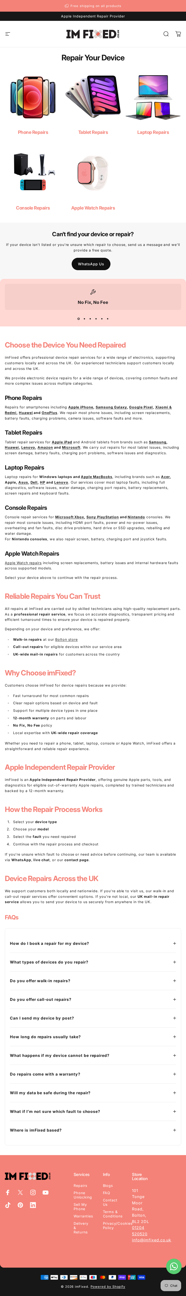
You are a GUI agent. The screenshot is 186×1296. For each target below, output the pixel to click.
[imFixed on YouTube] (45, 1192)
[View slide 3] (90, 319)
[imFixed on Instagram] (33, 1192)
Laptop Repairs (153, 132)
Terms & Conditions (113, 1214)
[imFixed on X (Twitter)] (20, 1192)
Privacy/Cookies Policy (118, 1225)
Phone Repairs (33, 132)
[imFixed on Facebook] (8, 1192)
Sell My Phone (80, 1206)
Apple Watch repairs (23, 563)
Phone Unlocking (83, 1195)
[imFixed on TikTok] (8, 1205)
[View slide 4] (96, 319)
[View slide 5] (102, 319)
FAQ (106, 1193)
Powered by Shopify (108, 1286)
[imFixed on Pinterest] (20, 1205)
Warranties (83, 1216)
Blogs (108, 1185)
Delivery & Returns (81, 1227)
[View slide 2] (84, 319)
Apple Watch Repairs (93, 208)
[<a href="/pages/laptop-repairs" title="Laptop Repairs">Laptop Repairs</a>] (153, 97)
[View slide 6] (107, 319)
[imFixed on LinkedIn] (33, 1205)
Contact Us (110, 1202)
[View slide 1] (78, 319)
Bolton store (66, 639)
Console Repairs (33, 208)
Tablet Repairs (93, 132)
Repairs (80, 1185)
